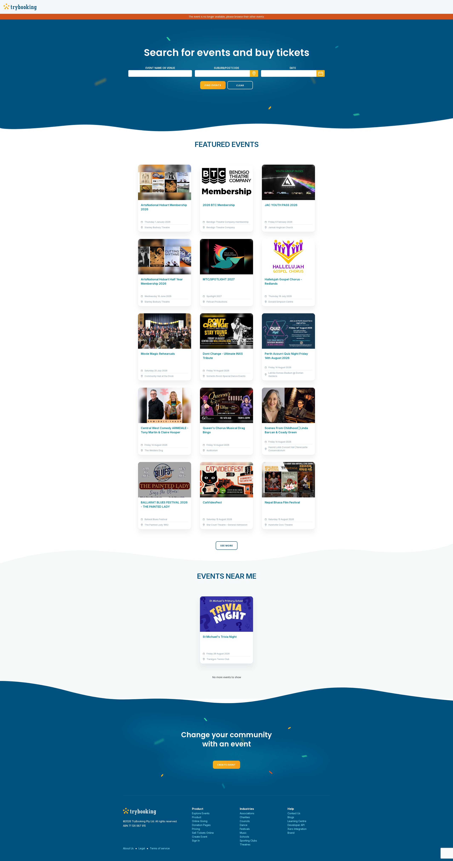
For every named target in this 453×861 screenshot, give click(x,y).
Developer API (296, 824)
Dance (243, 824)
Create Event (226, 764)
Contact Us (294, 813)
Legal (142, 848)
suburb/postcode (226, 67)
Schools (244, 836)
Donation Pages (201, 824)
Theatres (245, 844)
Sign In (196, 840)
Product (196, 817)
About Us (128, 848)
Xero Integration (297, 828)
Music (243, 832)
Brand (291, 832)
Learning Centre (297, 821)
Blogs (291, 817)
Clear (240, 85)
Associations (247, 813)
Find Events (213, 85)
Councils (245, 821)
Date (293, 67)
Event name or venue (160, 67)
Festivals (245, 828)
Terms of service (160, 848)
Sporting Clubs (248, 840)
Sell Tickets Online (203, 832)
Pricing (196, 828)
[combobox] (226, 73)
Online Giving (199, 821)
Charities (245, 817)
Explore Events (201, 813)
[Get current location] (254, 73)
